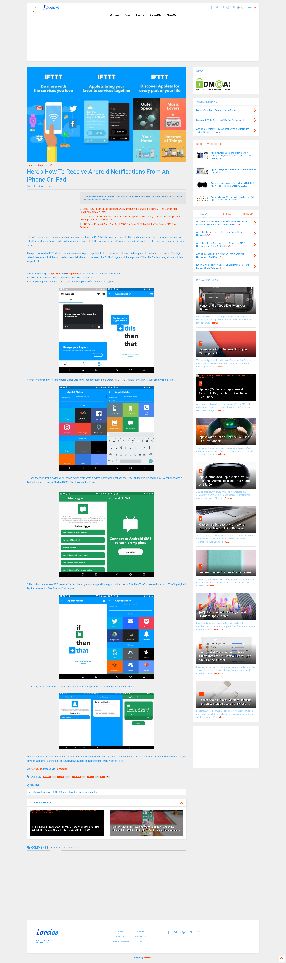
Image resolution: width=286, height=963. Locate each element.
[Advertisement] (143, 40)
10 (201, 694)
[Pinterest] (227, 7)
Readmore (215, 323)
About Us (171, 15)
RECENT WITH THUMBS (210, 144)
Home (115, 15)
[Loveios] (51, 8)
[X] (216, 7)
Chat (140, 942)
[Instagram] (222, 7)
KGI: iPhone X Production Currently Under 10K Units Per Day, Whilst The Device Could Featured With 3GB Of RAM (66, 829)
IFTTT (90, 241)
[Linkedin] (233, 7)
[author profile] (34, 186)
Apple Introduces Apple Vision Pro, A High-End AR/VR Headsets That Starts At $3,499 (224, 480)
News (127, 15)
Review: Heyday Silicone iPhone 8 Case (225, 572)
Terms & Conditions (120, 942)
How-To (140, 15)
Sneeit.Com (148, 957)
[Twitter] (175, 932)
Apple (40, 165)
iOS (50, 165)
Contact (140, 932)
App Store (56, 273)
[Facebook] (212, 7)
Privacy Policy (140, 937)
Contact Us (155, 15)
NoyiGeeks (36, 768)
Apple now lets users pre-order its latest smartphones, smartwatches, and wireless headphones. (231, 155)
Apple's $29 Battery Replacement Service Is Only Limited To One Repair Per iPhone (224, 393)
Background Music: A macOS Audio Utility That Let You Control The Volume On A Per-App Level (225, 656)
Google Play (72, 273)
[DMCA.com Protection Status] (213, 90)
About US (120, 937)
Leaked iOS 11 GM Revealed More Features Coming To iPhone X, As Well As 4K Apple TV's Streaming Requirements (146, 829)
